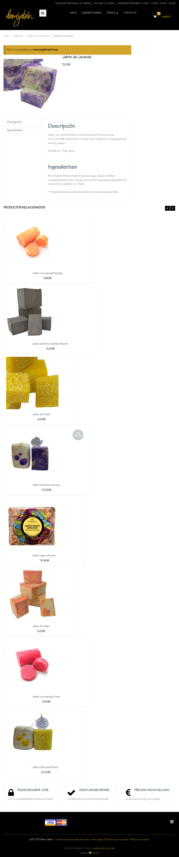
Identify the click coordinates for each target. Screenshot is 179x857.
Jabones (18, 36)
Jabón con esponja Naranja (47, 273)
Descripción (14, 122)
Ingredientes (15, 130)
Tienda (111, 13)
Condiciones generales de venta (72, 839)
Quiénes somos (92, 13)
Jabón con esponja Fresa (46, 697)
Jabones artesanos (38, 36)
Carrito (164, 15)
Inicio (73, 13)
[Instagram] (172, 822)
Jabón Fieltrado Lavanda (46, 485)
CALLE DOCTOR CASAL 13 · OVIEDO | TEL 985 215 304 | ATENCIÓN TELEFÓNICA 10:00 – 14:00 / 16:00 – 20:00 (115, 3)
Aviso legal (97, 839)
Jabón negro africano (44, 555)
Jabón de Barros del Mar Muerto (50, 344)
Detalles (47, 236)
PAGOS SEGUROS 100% (32, 790)
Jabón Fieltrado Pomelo (45, 767)
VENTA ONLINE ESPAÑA (94, 790)
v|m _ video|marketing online (100, 848)
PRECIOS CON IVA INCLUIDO (151, 790)
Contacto (130, 13)
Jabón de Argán (41, 626)
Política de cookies (139, 839)
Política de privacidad (116, 839)
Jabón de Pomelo (41, 414)
